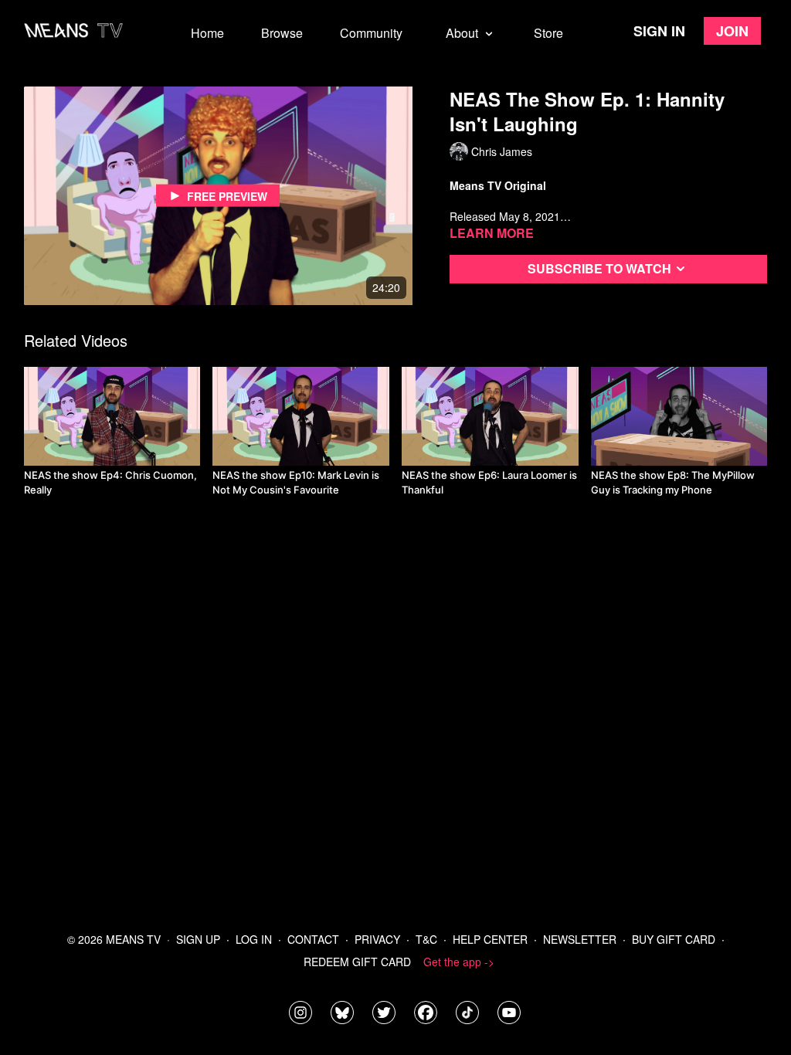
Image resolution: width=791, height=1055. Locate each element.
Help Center (490, 939)
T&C (426, 939)
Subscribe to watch (599, 268)
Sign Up (198, 939)
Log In (254, 939)
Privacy (377, 939)
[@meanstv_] (467, 1012)
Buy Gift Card (673, 939)
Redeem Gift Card (357, 961)
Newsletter (579, 939)
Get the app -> (458, 961)
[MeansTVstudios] (342, 1012)
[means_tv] (300, 1012)
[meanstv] (425, 1012)
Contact (313, 939)
